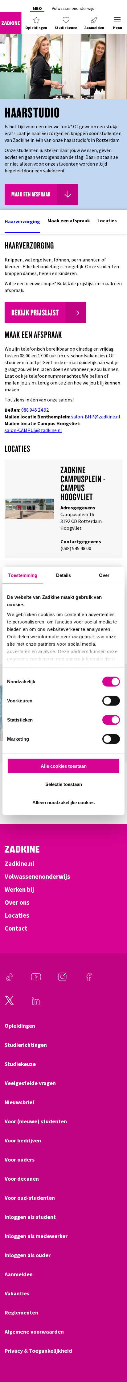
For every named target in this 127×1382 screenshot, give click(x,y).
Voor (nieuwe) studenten (36, 1121)
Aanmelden (19, 1274)
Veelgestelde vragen (30, 1083)
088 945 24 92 (35, 410)
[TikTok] (9, 980)
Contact (16, 928)
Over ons (17, 902)
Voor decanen (22, 1178)
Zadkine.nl (19, 863)
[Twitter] (9, 1004)
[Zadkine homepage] (11, 23)
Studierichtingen (26, 1045)
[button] (36, 23)
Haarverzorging (22, 221)
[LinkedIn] (36, 1004)
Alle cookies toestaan (64, 766)
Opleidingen (20, 1025)
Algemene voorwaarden (34, 1331)
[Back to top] (113, 1354)
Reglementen (21, 1312)
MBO (37, 8)
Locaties (107, 220)
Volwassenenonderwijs (73, 8)
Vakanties (17, 1293)
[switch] (111, 701)
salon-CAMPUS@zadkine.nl (33, 430)
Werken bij (19, 889)
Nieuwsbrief (20, 1102)
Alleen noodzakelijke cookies (63, 802)
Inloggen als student (30, 1217)
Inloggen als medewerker (36, 1236)
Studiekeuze (20, 1064)
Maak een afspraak (68, 220)
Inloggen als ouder (28, 1255)
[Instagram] (62, 980)
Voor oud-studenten (30, 1198)
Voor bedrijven (23, 1140)
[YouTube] (36, 980)
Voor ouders (20, 1159)
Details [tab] (63, 575)
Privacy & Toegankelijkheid (38, 1350)
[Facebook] (89, 980)
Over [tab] (104, 575)
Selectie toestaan (63, 784)
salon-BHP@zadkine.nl (95, 416)
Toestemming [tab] (22, 575)
